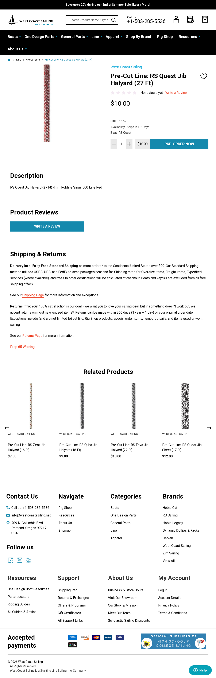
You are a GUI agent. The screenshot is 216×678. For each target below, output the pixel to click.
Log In (162, 590)
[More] (20, 36)
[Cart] (205, 19)
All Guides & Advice (22, 612)
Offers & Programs (72, 605)
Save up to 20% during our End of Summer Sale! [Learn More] (108, 4)
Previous (7, 427)
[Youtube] (28, 560)
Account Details (169, 598)
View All (169, 561)
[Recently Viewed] (190, 19)
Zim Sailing (171, 553)
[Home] (9, 59)
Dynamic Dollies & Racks (181, 530)
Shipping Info (67, 590)
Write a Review (176, 93)
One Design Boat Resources (28, 589)
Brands (173, 496)
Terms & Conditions (172, 613)
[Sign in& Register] (176, 19)
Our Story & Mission (123, 605)
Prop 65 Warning (22, 347)
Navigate (71, 496)
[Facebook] (10, 560)
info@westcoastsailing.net (31, 515)
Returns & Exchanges (73, 598)
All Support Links (70, 621)
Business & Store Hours (125, 590)
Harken (168, 538)
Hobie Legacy (173, 523)
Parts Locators (19, 597)
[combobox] (92, 20)
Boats (13, 36)
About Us (15, 49)
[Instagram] (19, 560)
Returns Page (32, 336)
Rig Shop (165, 36)
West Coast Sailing (177, 546)
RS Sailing (170, 515)
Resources (188, 36)
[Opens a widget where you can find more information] (200, 670)
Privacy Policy (168, 605)
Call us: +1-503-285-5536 (30, 508)
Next (209, 427)
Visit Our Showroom (122, 598)
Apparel (112, 36)
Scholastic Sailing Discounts (129, 621)
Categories (126, 496)
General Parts (73, 36)
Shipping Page (33, 295)
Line (95, 36)
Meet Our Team (119, 613)
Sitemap (64, 530)
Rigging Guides (19, 604)
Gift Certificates (69, 613)
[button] (173, 641)
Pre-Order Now (179, 144)
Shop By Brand (138, 36)
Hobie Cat (170, 508)
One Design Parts (39, 36)
